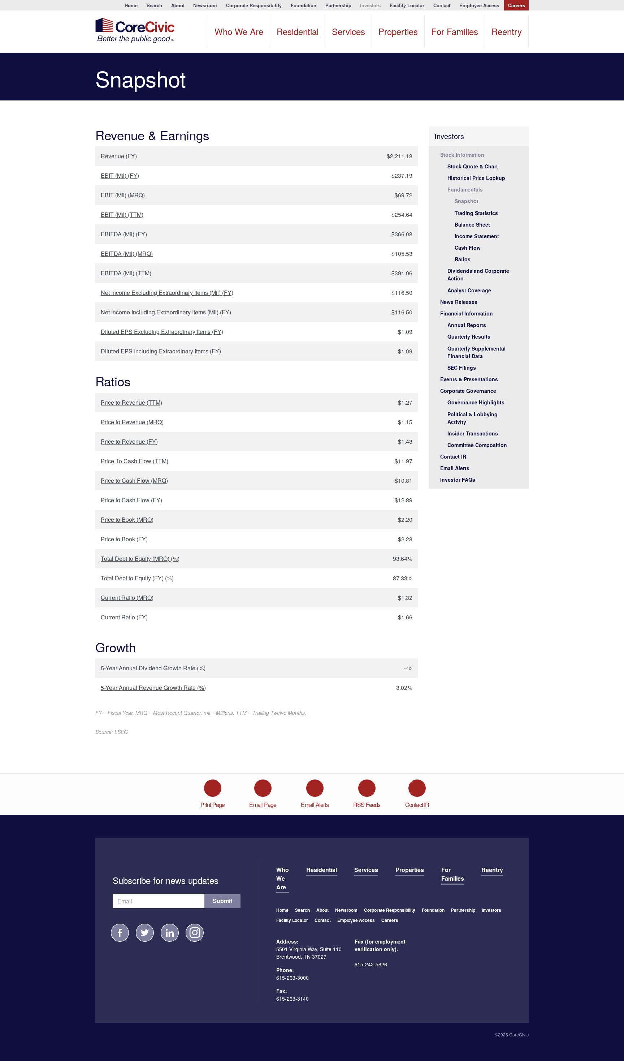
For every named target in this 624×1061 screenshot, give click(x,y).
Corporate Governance (468, 390)
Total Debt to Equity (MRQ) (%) (140, 558)
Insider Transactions (472, 433)
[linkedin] (170, 933)
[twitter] (145, 933)
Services (348, 31)
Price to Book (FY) (124, 539)
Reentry (506, 31)
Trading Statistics (476, 212)
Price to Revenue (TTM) (131, 402)
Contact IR (453, 456)
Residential (297, 31)
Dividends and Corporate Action (478, 274)
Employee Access (479, 5)
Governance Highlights (475, 402)
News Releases (458, 301)
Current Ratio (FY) (124, 617)
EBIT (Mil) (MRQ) (123, 195)
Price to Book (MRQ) (127, 519)
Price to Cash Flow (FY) (131, 500)
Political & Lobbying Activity (472, 418)
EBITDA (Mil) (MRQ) (127, 253)
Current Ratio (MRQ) (127, 597)
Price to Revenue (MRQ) (132, 422)
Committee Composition (477, 444)
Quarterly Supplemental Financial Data (476, 352)
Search (154, 5)
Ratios (463, 259)
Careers (516, 5)
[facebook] (120, 933)
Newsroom (205, 5)
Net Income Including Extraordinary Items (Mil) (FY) (166, 312)
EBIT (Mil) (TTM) (122, 214)
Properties (398, 31)
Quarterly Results (468, 336)
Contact (441, 5)
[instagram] (195, 933)
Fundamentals (465, 189)
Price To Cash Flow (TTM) (134, 461)
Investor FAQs (457, 479)
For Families (454, 31)
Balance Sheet (472, 224)
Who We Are (238, 31)
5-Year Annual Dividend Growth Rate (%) (153, 668)
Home (131, 5)
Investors (370, 5)
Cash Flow (468, 247)
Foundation (303, 5)
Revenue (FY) (119, 156)
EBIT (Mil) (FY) (120, 175)
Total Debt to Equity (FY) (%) (137, 578)
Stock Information (462, 154)
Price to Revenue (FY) (129, 441)
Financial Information (466, 313)
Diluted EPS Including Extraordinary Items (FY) (161, 351)
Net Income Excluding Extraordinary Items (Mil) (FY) (167, 292)
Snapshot (466, 201)
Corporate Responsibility (254, 5)
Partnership (338, 5)
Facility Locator (407, 5)
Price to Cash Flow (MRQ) (134, 480)
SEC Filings (461, 367)
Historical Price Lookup (476, 177)
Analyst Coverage (469, 290)
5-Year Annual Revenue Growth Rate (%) (153, 687)
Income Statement (477, 236)
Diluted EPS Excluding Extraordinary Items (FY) (162, 331)
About (178, 5)
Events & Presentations (469, 379)
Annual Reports (466, 324)
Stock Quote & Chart (472, 166)
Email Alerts (454, 468)
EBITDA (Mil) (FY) (124, 234)
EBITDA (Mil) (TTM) (126, 273)
